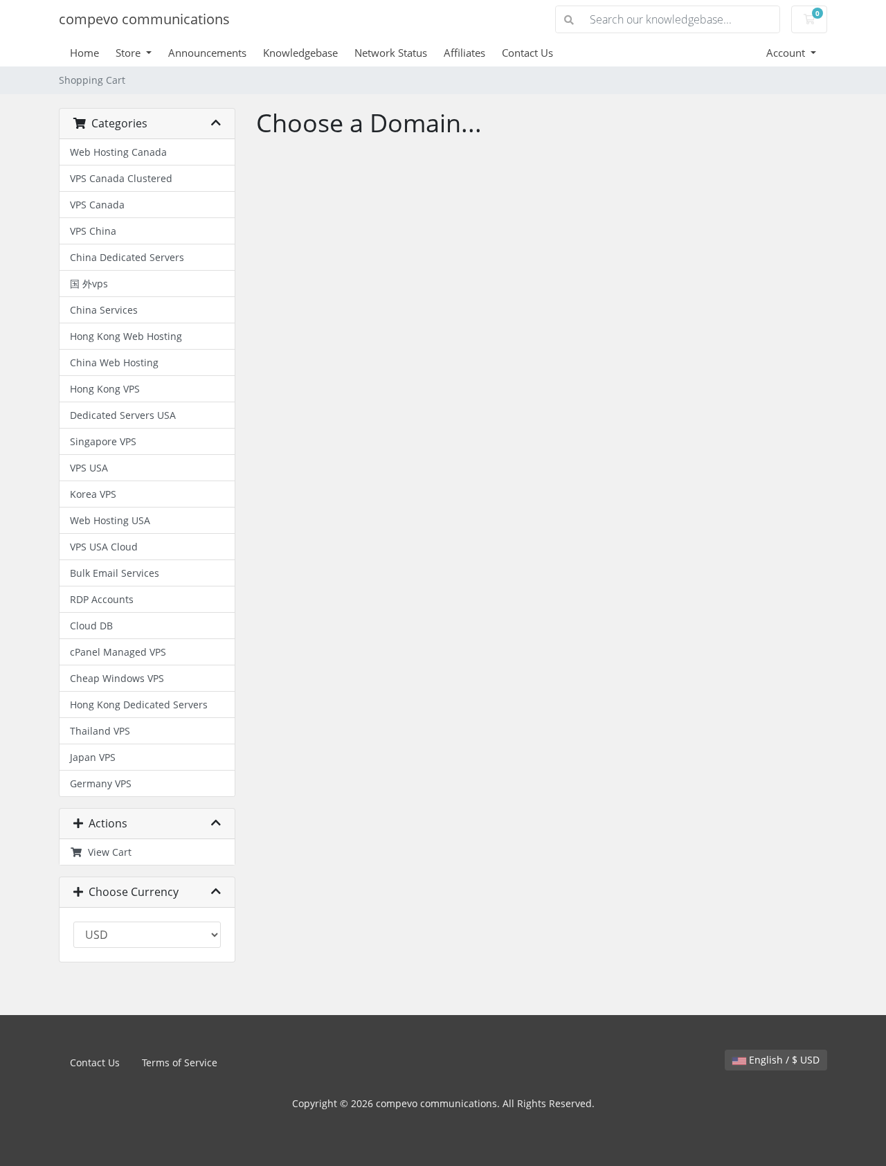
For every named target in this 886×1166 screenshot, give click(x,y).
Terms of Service (179, 1062)
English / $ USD (783, 1059)
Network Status (390, 53)
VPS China (93, 230)
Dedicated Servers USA (123, 415)
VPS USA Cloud (104, 546)
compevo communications (144, 19)
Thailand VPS (100, 730)
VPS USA (89, 467)
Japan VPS (93, 757)
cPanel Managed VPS (118, 651)
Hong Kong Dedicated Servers (139, 704)
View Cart (107, 852)
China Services (104, 309)
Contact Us (527, 53)
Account (787, 53)
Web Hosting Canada (118, 152)
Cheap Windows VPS (117, 678)
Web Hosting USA (110, 520)
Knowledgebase (300, 53)
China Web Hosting (114, 362)
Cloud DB (91, 625)
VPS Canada (97, 204)
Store (129, 53)
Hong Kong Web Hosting (126, 336)
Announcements (207, 53)
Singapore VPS (103, 441)
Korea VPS (93, 494)
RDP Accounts (102, 599)
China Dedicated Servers (127, 257)
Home (84, 53)
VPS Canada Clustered (121, 178)
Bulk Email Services (114, 573)
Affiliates (464, 53)
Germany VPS (101, 783)
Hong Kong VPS (105, 388)
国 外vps (89, 283)
